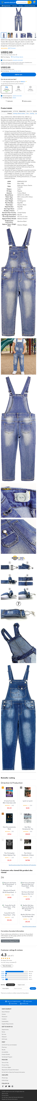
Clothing (32, 113)
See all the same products (29, 926)
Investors (4, 1019)
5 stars (2, 971)
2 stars (2, 977)
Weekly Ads (25, 1003)
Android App (5, 1080)
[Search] (30, 2)
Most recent (10, 984)
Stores (3, 1032)
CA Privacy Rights (6, 1067)
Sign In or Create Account (14, 1001)
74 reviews (13, 48)
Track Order (14, 1003)
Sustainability (5, 1021)
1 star (3, 979)
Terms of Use (5, 1062)
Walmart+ (4, 1036)
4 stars (2, 973)
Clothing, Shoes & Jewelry (19, 113)
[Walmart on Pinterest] (12, 1086)
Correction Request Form (10, 941)
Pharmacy (4, 1047)
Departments (7, 6)
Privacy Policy (5, 1065)
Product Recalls (6, 1054)
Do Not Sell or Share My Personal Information (13, 1072)
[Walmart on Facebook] (3, 1086)
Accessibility (5, 1052)
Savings (21, 6)
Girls (27, 113)
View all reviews (7, 966)
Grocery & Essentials (30, 6)
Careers (4, 1014)
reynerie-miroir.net (18, 60)
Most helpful (5, 988)
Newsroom (4, 1016)
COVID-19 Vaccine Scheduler (9, 1045)
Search (33, 988)
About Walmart (6, 1011)
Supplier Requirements (7, 1024)
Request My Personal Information (10, 1069)
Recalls (3, 1049)
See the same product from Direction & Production (22, 865)
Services (14, 6)
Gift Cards (4, 1039)
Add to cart (18, 74)
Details (14, 97)
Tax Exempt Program (7, 1057)
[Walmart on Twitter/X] (6, 1086)
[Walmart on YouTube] (9, 1086)
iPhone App (5, 1078)
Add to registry (27, 101)
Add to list (10, 101)
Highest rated (21, 984)
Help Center (29, 1001)
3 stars (2, 975)
